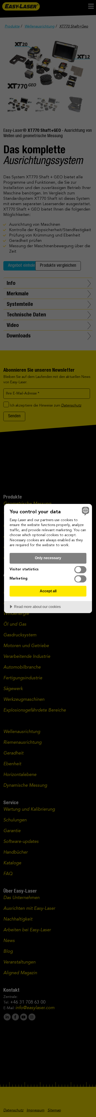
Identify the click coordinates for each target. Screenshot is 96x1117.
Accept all (48, 591)
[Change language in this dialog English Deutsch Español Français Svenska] (85, 511)
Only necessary (48, 558)
